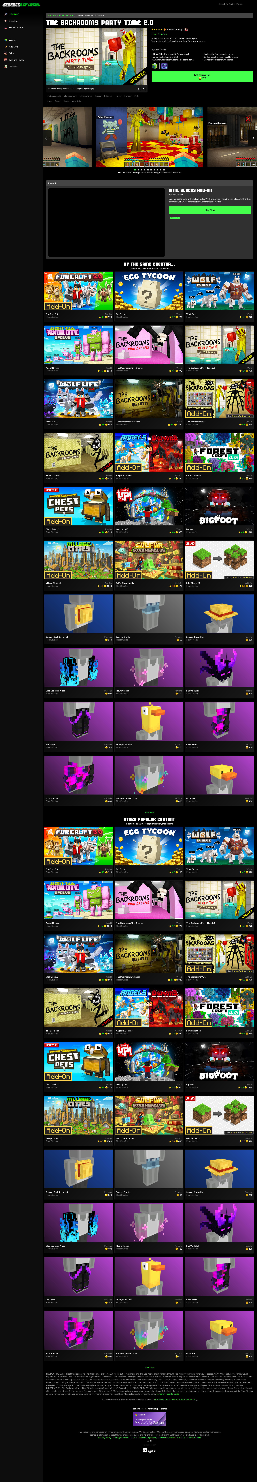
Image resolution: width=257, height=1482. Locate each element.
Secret (66, 101)
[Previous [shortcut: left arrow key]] (45, 138)
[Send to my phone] (137, 89)
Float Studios (65, 15)
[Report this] (142, 89)
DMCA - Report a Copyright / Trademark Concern (153, 1437)
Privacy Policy (104, 1437)
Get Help (181, 1437)
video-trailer (77, 101)
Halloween (108, 96)
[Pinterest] (151, 1440)
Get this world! (202, 76)
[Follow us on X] (148, 1440)
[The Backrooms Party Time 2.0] (97, 56)
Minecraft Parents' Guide (167, 1394)
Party (137, 96)
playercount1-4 (70, 96)
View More (149, 812)
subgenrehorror (86, 96)
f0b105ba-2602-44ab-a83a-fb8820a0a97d (175, 1399)
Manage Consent (121, 1437)
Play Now (210, 210)
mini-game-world (54, 96)
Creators (52, 15)
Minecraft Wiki (194, 1437)
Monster (127, 96)
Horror (118, 96)
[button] (135, 169)
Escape (98, 96)
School (57, 101)
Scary (50, 101)
